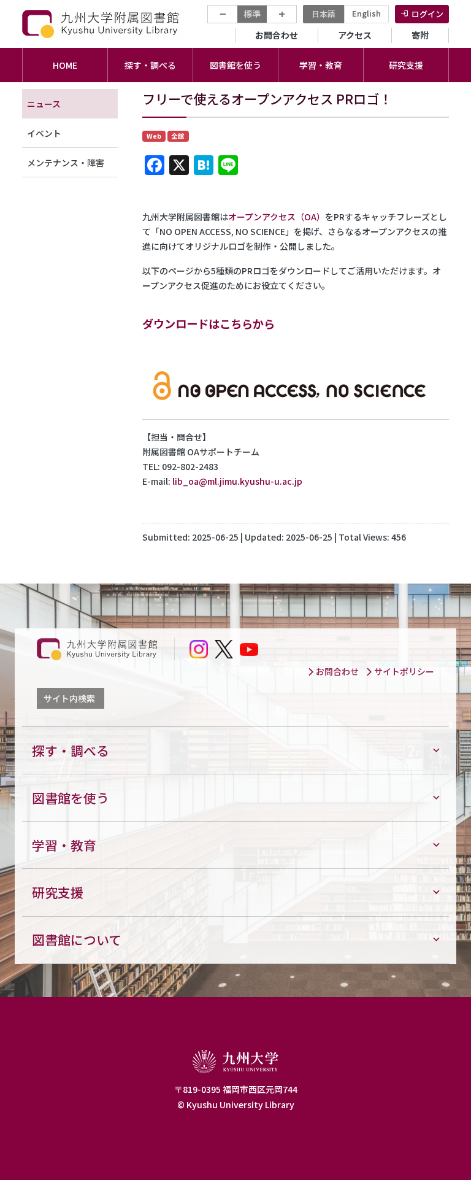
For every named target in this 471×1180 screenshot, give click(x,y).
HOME (65, 65)
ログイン (427, 14)
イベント (44, 133)
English (366, 13)
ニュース (44, 104)
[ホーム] (102, 23)
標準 (252, 13)
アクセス (355, 35)
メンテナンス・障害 (65, 162)
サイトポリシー (403, 671)
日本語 (323, 14)
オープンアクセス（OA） (276, 216)
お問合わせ (276, 35)
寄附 (420, 35)
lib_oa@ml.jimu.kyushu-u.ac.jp (237, 481)
